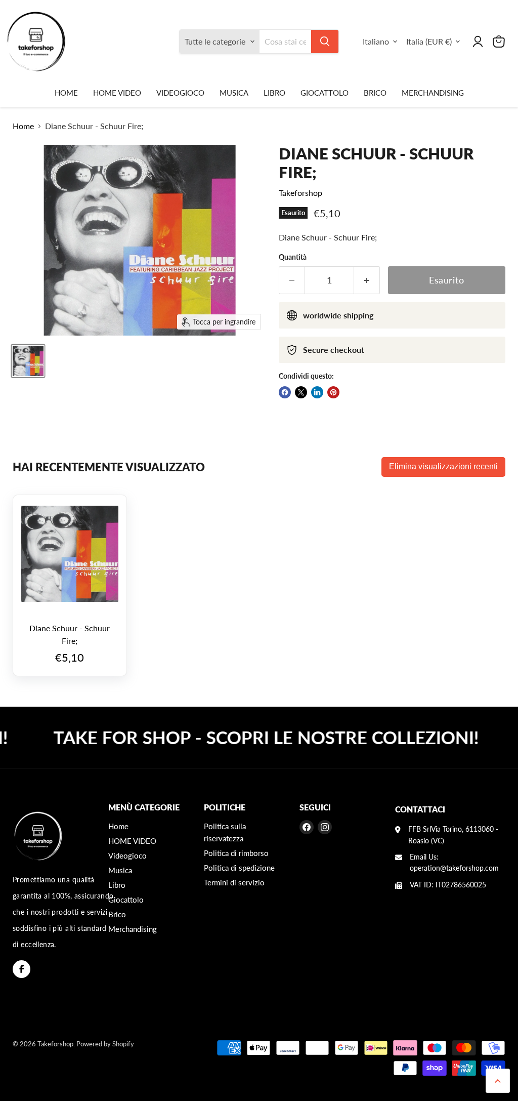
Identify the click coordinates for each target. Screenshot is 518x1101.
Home (66, 92)
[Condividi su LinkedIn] (317, 392)
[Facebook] (21, 969)
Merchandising (433, 92)
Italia (429, 41)
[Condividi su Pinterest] (333, 392)
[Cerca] (324, 41)
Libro (274, 92)
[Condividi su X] (301, 392)
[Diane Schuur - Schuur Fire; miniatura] (28, 361)
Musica (234, 92)
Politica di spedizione (239, 867)
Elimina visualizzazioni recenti (443, 466)
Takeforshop (300, 192)
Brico (375, 92)
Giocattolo (324, 92)
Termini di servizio (234, 882)
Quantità (293, 257)
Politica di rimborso (236, 853)
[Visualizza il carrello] (499, 41)
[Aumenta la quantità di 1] (367, 280)
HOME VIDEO (117, 92)
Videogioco (180, 92)
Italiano (376, 41)
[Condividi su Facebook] (285, 392)
